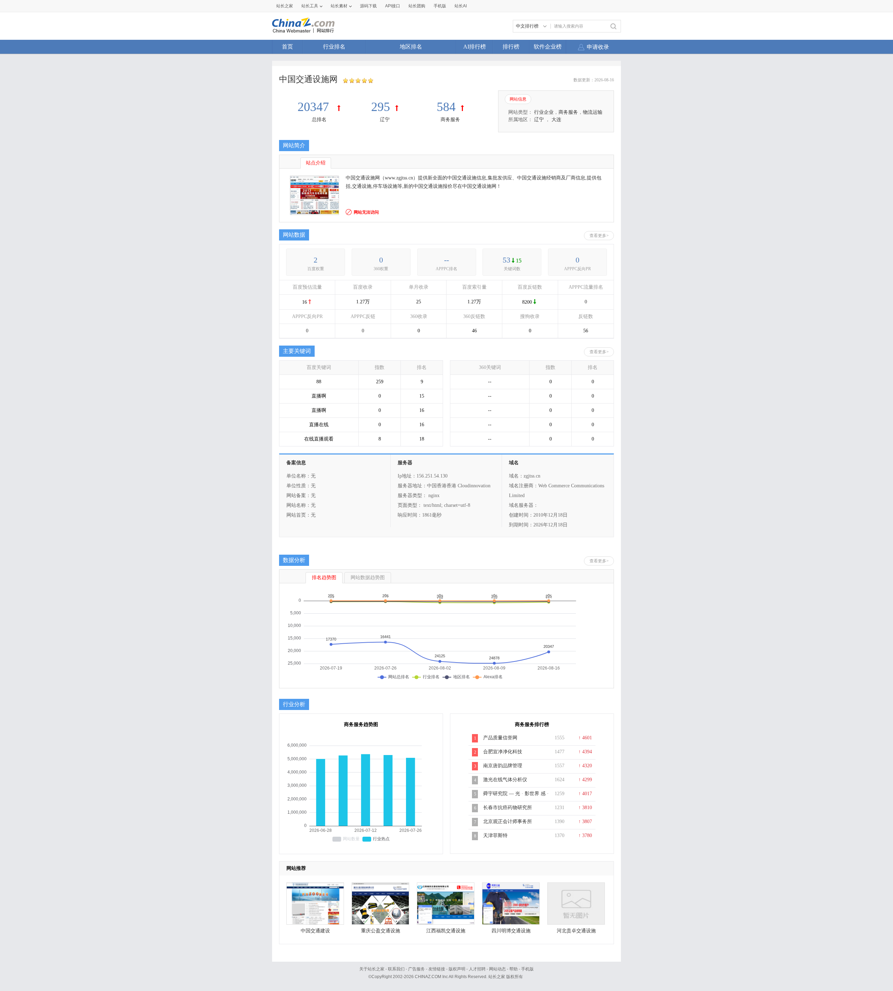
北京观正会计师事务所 (507, 821)
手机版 (527, 969)
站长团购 (416, 5)
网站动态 (497, 969)
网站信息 (518, 99)
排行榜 (511, 47)
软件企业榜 (548, 47)
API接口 (392, 5)
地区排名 (411, 47)
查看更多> (599, 235)
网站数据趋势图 (368, 577)
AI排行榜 (474, 47)
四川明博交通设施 (511, 930)
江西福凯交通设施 (445, 930)
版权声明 (457, 969)
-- (446, 260)
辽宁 (385, 119)
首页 (287, 47)
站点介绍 (315, 162)
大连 (556, 119)
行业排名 (334, 47)
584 (446, 107)
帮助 (513, 969)
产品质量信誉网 (500, 737)
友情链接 (436, 969)
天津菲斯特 (495, 835)
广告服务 (416, 969)
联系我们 (396, 969)
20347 (315, 107)
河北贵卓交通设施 (576, 930)
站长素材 (339, 5)
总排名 (319, 119)
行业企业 (544, 112)
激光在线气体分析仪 (505, 779)
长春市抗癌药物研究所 (507, 807)
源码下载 (368, 5)
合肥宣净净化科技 (502, 751)
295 (380, 107)
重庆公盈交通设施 (380, 930)
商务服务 (450, 119)
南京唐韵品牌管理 (502, 765)
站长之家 (284, 5)
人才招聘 (477, 969)
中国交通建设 (315, 930)
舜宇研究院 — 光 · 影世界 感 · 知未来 (516, 797)
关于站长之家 (371, 969)
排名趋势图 (324, 577)
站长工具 (309, 5)
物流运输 (592, 112)
